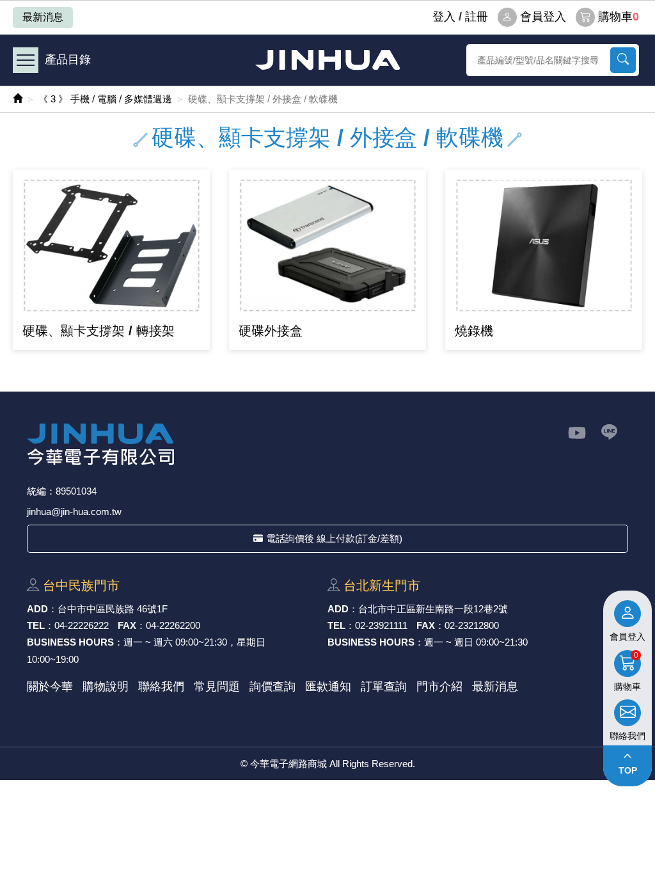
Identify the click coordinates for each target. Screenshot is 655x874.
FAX (127, 625)
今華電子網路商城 (327, 59)
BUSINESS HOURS (70, 642)
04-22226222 (81, 625)
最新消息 (42, 17)
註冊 (476, 16)
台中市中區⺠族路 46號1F (113, 608)
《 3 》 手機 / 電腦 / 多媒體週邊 (105, 98)
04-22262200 (173, 625)
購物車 (618, 16)
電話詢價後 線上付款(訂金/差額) (334, 538)
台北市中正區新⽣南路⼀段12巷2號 (433, 608)
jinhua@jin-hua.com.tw (74, 511)
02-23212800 (472, 625)
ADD (37, 608)
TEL (36, 625)
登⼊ (443, 16)
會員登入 (543, 16)
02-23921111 (381, 625)
